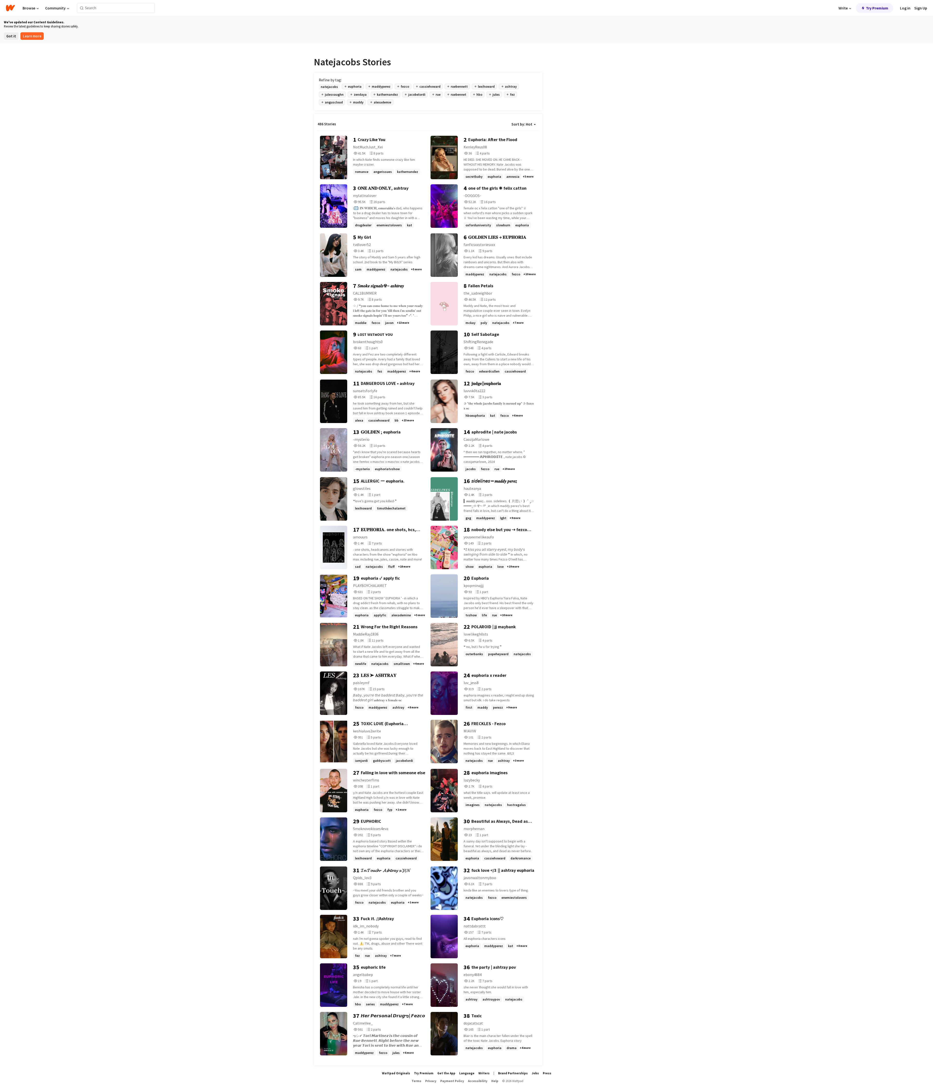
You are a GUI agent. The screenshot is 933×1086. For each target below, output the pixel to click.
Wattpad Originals (396, 1073)
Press (547, 1073)
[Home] (10, 8)
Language (467, 1073)
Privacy (430, 1081)
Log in (905, 8)
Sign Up (920, 8)
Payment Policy (452, 1081)
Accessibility (477, 1081)
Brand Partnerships (513, 1073)
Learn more (32, 36)
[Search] (81, 8)
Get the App (446, 1073)
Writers (484, 1073)
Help (494, 1081)
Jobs (535, 1073)
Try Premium (877, 8)
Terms (416, 1081)
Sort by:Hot (521, 124)
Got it (11, 36)
